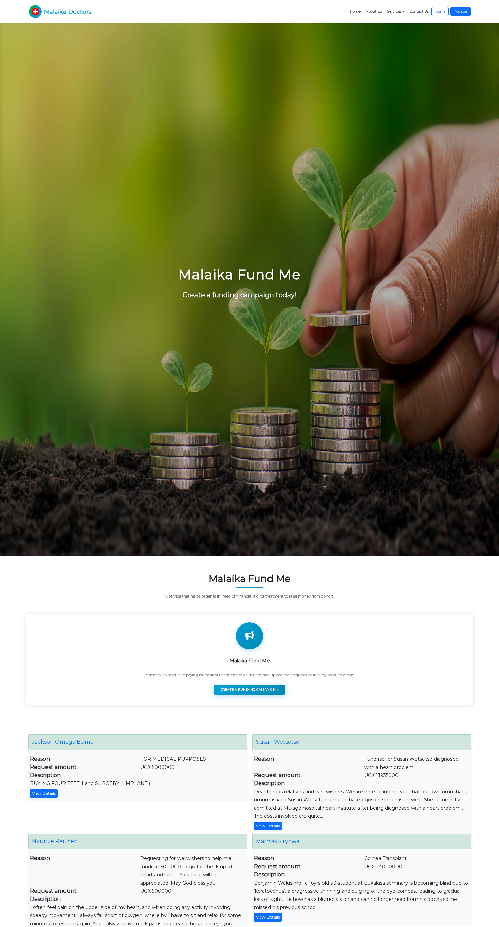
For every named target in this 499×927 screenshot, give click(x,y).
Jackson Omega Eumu (63, 742)
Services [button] (394, 11)
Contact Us (419, 11)
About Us (374, 11)
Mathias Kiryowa (277, 841)
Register (460, 11)
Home (355, 11)
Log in (440, 11)
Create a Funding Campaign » (250, 690)
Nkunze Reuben (55, 841)
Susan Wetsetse (277, 742)
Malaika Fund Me (249, 661)
